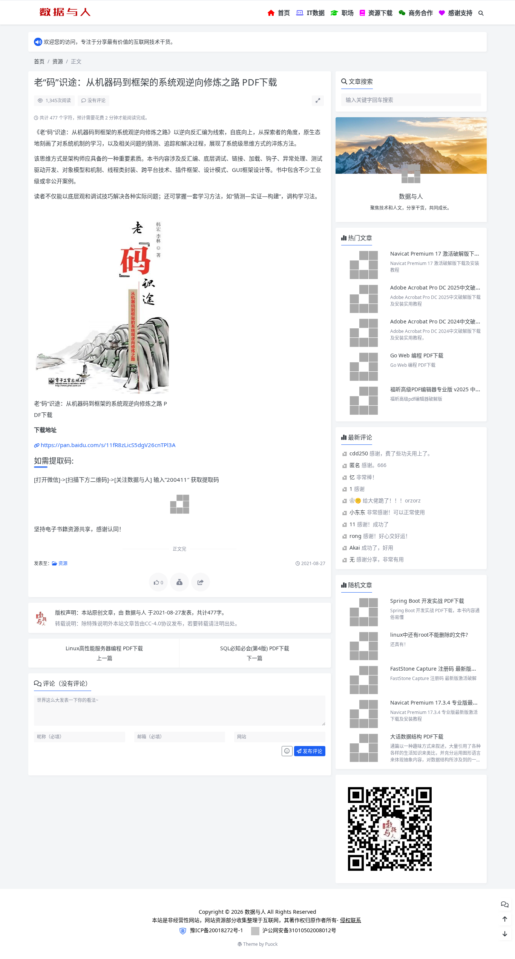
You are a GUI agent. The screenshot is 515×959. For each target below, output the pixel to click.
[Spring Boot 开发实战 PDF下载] (363, 612)
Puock (271, 944)
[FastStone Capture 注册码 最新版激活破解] (363, 680)
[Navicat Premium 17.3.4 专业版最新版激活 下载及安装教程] (363, 714)
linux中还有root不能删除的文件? (429, 634)
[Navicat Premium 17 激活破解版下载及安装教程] (363, 265)
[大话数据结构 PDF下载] (363, 748)
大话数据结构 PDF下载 (416, 736)
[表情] (287, 751)
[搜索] (481, 13)
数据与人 (136, 612)
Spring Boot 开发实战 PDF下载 (427, 600)
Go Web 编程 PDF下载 (416, 355)
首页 (39, 61)
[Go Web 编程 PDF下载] (363, 367)
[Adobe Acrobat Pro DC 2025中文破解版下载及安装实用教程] (363, 299)
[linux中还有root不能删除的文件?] (363, 646)
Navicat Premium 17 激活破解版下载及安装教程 (448, 253)
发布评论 (312, 751)
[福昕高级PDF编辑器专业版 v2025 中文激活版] (363, 401)
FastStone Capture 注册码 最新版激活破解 (441, 668)
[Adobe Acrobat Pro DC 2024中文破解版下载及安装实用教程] (363, 333)
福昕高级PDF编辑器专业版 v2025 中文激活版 (443, 389)
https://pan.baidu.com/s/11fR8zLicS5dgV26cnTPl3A (108, 445)
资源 (57, 61)
